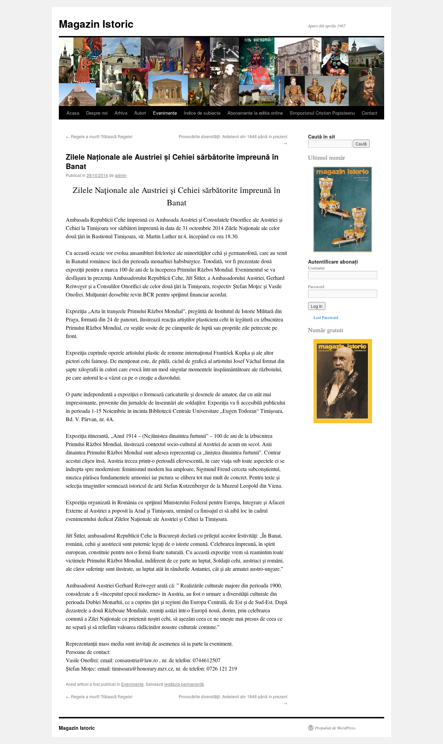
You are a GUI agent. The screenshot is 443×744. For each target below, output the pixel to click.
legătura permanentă (184, 684)
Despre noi (97, 112)
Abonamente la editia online (255, 112)
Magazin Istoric (96, 23)
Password (316, 286)
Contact (369, 112)
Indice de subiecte (202, 112)
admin (121, 175)
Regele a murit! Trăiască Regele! (99, 136)
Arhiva (121, 112)
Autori (140, 112)
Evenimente (165, 112)
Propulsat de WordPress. (335, 727)
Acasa (72, 112)
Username (316, 268)
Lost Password (326, 317)
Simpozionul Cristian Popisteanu (322, 112)
